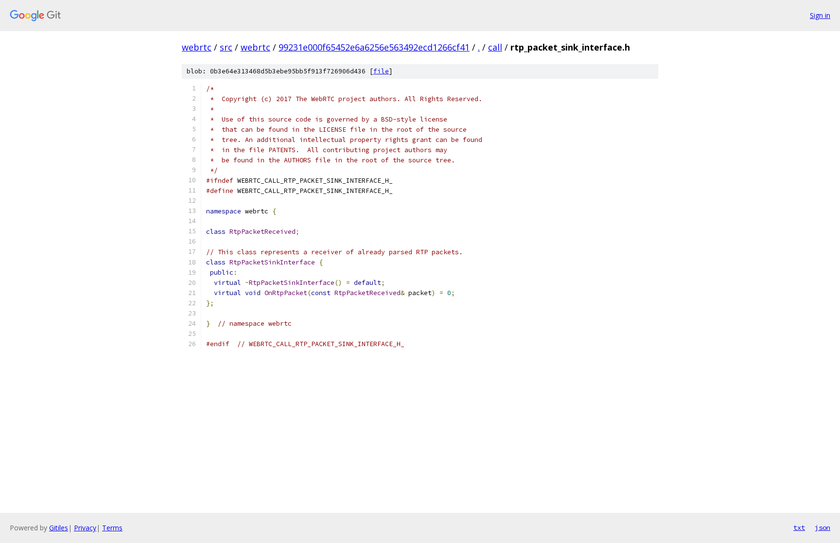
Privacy (85, 527)
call (495, 47)
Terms (112, 527)
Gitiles (58, 527)
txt (799, 527)
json (822, 527)
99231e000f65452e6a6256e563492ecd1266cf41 (374, 47)
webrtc (196, 47)
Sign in (820, 15)
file (381, 71)
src (226, 47)
